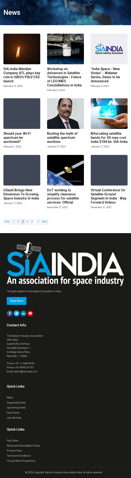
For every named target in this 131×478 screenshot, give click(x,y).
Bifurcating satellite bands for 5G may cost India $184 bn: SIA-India (109, 137)
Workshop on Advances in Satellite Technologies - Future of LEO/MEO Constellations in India (64, 77)
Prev (7, 221)
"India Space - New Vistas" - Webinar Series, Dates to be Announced (105, 75)
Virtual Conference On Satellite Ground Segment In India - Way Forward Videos (108, 196)
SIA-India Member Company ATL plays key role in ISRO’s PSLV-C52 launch (21, 75)
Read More (16, 301)
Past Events (13, 412)
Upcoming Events (16, 407)
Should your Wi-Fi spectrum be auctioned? (17, 137)
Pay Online (12, 440)
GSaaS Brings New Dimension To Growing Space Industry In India (21, 194)
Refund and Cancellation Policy (23, 445)
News (10, 397)
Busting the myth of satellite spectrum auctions (62, 137)
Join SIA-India (14, 417)
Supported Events (16, 402)
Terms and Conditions (19, 455)
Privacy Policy (14, 450)
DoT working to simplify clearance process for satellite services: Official (63, 196)
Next (44, 221)
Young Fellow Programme (21, 460)
